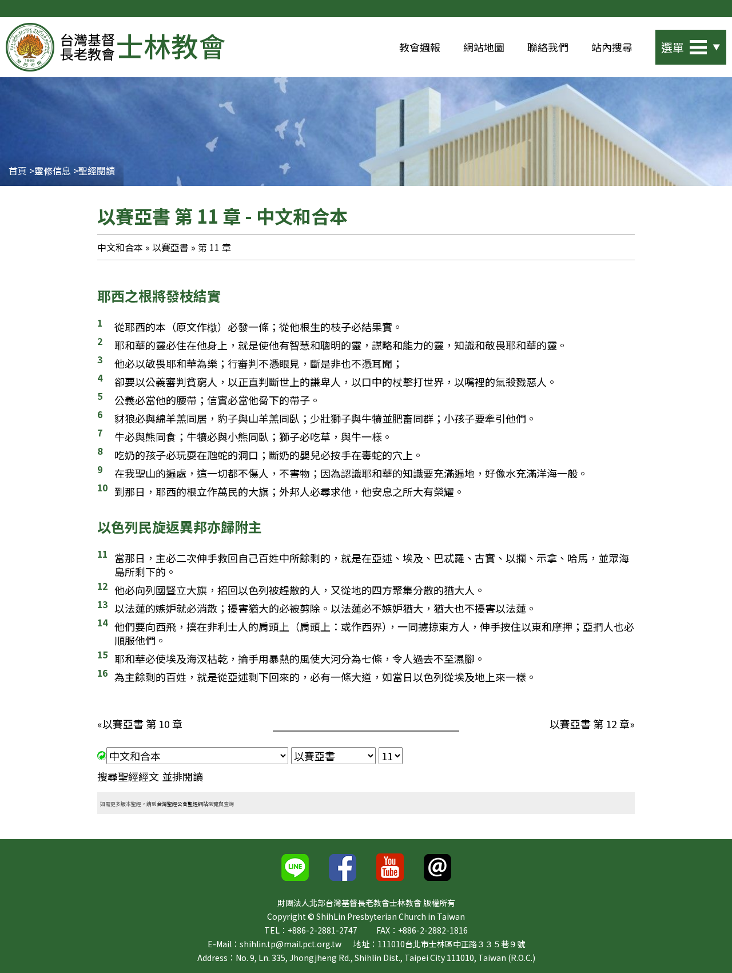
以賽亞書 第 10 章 (142, 723)
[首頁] (115, 47)
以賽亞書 (170, 247)
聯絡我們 (547, 46)
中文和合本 (120, 247)
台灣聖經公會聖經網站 (182, 804)
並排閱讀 (182, 776)
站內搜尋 (611, 46)
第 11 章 (214, 247)
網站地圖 (483, 46)
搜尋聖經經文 (128, 776)
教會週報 (419, 46)
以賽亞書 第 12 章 (590, 723)
